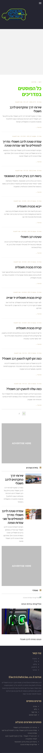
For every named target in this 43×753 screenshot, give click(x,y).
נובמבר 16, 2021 (32, 231)
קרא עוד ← (38, 127)
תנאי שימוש (33, 715)
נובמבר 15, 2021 (32, 262)
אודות (35, 706)
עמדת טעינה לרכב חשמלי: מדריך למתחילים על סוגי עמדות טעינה (22, 143)
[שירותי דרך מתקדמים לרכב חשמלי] (33, 479)
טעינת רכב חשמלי (31, 237)
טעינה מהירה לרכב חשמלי (30, 639)
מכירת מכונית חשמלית (28, 267)
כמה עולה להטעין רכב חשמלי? (23, 389)
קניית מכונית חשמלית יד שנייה (23, 297)
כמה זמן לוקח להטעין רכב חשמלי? (21, 358)
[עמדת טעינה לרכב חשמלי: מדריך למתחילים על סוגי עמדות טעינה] (33, 514)
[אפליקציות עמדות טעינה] (21, 597)
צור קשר (34, 712)
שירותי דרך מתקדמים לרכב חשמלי (25, 109)
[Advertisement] (21, 52)
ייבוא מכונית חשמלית (29, 206)
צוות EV (39, 102)
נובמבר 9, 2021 (32, 353)
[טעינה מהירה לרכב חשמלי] (21, 621)
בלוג (35, 709)
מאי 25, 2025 (32, 170)
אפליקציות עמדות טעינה (31, 603)
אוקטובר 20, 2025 (31, 136)
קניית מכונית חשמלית (28, 328)
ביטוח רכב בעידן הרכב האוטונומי (22, 176)
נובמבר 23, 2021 (31, 201)
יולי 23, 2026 (32, 102)
